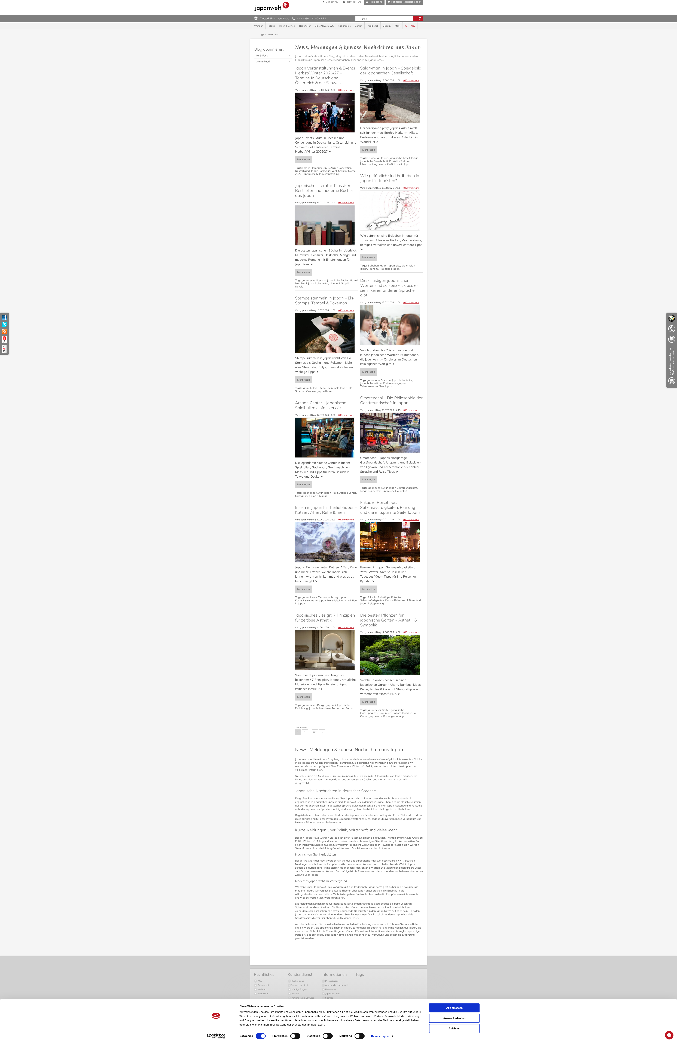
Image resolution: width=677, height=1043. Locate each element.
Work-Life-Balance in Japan (395, 164)
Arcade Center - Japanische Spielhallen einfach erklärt (320, 405)
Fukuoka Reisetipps (378, 597)
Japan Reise (325, 391)
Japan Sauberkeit (370, 491)
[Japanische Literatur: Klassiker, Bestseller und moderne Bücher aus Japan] (326, 225)
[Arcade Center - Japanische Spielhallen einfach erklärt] (326, 437)
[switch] (295, 1036)
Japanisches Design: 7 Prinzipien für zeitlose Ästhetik (325, 618)
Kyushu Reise (393, 600)
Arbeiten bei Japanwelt (336, 985)
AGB (259, 981)
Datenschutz (263, 985)
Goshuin (311, 391)
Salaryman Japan (377, 158)
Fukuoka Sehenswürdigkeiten (380, 599)
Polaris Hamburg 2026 (315, 167)
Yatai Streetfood (411, 600)
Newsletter (330, 989)
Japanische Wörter (371, 383)
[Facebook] (4, 317)
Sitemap (329, 997)
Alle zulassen (454, 1007)
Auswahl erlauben (454, 1018)
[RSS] (4, 331)
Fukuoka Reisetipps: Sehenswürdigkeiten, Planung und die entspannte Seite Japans (390, 507)
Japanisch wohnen (320, 708)
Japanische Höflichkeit (394, 491)
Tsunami (373, 268)
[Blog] (4, 349)
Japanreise (394, 265)
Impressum (263, 993)
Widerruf (261, 989)
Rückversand (297, 981)
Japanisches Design (313, 705)
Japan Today (316, 934)
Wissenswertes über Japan (376, 386)
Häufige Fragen (299, 989)
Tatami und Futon (342, 708)
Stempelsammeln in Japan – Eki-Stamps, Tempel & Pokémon (325, 300)
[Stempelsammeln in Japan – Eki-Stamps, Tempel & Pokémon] (326, 333)
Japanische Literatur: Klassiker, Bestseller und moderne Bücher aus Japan (324, 190)
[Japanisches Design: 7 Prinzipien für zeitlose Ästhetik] (326, 650)
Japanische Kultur (318, 283)
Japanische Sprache (379, 380)
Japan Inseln (309, 597)
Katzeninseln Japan (306, 600)
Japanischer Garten (378, 710)
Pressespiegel (332, 981)
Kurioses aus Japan (394, 383)
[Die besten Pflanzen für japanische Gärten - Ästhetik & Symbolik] (391, 655)
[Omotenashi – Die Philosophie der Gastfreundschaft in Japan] (391, 433)
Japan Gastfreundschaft (403, 487)
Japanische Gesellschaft (374, 161)
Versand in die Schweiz (302, 997)
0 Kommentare (346, 90)
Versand (295, 993)
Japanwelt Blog (323, 887)
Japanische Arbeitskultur (403, 158)
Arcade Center (347, 492)
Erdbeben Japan (376, 265)
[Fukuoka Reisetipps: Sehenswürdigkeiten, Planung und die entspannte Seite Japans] (391, 542)
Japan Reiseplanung (372, 603)
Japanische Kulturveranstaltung (321, 173)
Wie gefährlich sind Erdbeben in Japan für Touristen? (389, 178)
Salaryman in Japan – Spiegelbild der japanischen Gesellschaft (390, 70)
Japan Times (338, 934)
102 (315, 732)
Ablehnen (454, 1028)
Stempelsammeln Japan (333, 388)
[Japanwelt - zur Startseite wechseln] (271, 6)
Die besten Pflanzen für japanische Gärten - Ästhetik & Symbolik (388, 620)
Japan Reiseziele (328, 600)
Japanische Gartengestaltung (387, 716)
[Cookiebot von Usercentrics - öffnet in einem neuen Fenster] (216, 1036)
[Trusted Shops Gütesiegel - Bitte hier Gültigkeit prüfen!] (256, 18)
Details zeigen (380, 1036)
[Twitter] (4, 324)
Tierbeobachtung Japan (332, 597)
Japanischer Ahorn (390, 713)
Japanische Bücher (338, 280)
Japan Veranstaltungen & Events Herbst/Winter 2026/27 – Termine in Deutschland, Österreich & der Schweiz (325, 75)
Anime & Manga (318, 496)
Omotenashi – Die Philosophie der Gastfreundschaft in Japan (391, 400)
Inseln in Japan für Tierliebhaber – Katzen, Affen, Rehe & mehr (326, 510)
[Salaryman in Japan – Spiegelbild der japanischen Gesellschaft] (391, 103)
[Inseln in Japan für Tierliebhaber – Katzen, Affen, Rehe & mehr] (326, 542)
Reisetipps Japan (390, 268)
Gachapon (301, 496)
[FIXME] (671, 366)
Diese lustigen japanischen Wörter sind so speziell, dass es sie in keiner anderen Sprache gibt (389, 288)
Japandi (331, 705)
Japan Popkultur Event (324, 170)
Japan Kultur (310, 388)
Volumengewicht (299, 985)
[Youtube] (4, 339)
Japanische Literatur (314, 280)
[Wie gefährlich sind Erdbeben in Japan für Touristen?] (391, 210)
